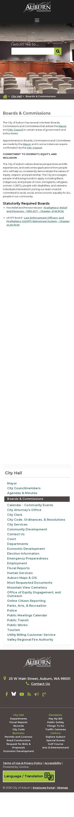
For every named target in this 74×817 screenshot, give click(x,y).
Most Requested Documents (29, 582)
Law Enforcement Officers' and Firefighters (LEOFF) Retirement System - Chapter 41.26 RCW (38, 221)
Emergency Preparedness (27, 558)
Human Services (20, 573)
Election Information (23, 553)
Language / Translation (24, 776)
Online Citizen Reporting (26, 601)
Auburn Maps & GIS (22, 578)
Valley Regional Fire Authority (30, 639)
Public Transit (18, 620)
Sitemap (62, 787)
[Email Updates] (37, 694)
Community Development (27, 529)
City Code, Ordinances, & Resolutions (36, 519)
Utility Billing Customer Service (31, 635)
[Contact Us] (44, 694)
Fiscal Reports (18, 568)
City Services (17, 524)
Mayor (62, 126)
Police (12, 610)
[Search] (57, 51)
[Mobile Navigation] (37, 20)
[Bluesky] (14, 694)
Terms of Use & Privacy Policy (22, 763)
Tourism (13, 630)
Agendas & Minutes (22, 493)
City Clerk (14, 515)
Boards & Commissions (25, 499)
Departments (17, 544)
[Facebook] (7, 694)
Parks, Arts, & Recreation (27, 605)
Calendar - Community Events (30, 505)
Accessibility (53, 763)
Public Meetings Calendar (27, 615)
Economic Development (26, 548)
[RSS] (29, 694)
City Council (15, 129)
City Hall (16, 96)
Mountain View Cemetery (27, 587)
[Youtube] (22, 694)
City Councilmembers (24, 488)
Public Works (17, 625)
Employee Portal (44, 787)
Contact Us (16, 534)
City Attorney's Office (24, 510)
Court (11, 539)
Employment (17, 563)
